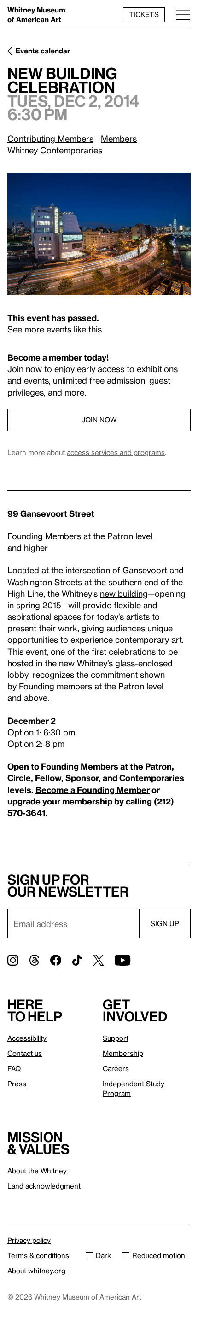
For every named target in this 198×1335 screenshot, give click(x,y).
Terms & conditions (38, 1255)
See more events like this (54, 329)
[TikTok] (77, 960)
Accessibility (27, 1038)
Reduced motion (158, 1255)
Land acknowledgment (44, 1186)
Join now (99, 419)
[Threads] (34, 960)
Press (16, 1083)
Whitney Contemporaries (54, 150)
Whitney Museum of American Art (36, 14)
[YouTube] (122, 960)
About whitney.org (36, 1270)
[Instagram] (13, 960)
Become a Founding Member (92, 789)
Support (115, 1038)
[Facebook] (56, 960)
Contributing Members (50, 138)
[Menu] (183, 14)
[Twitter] (98, 960)
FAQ (14, 1068)
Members (119, 138)
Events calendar (43, 51)
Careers (116, 1068)
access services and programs (116, 452)
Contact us (24, 1053)
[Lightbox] (99, 234)
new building (124, 593)
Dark (103, 1255)
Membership (123, 1053)
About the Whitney (37, 1170)
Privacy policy (29, 1240)
